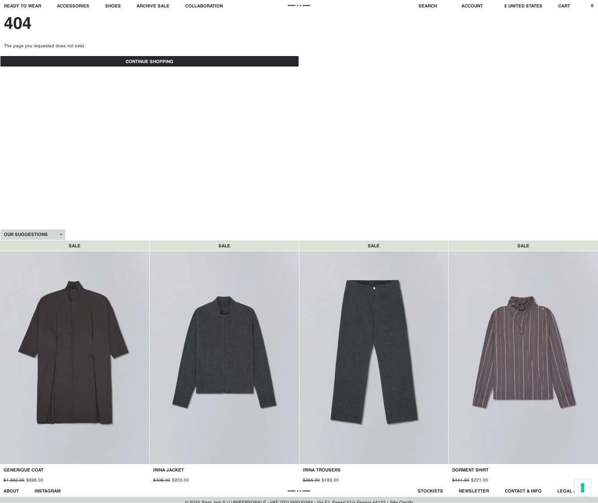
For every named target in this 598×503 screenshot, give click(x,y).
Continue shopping (149, 62)
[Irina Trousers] (374, 362)
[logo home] (299, 5)
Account (472, 6)
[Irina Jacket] (224, 362)
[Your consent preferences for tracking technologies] (582, 487)
